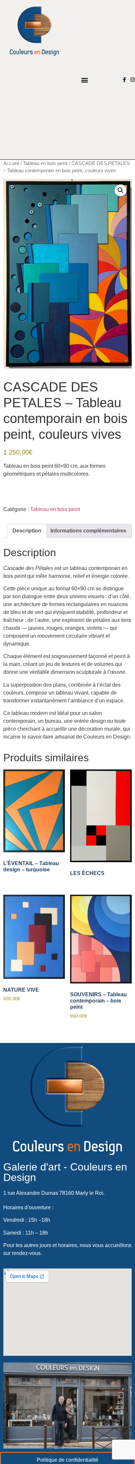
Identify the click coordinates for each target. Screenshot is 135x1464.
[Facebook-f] (124, 79)
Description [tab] (26, 530)
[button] (84, 79)
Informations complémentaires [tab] (88, 530)
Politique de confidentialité (67, 1460)
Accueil (11, 163)
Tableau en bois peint (45, 163)
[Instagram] (132, 79)
